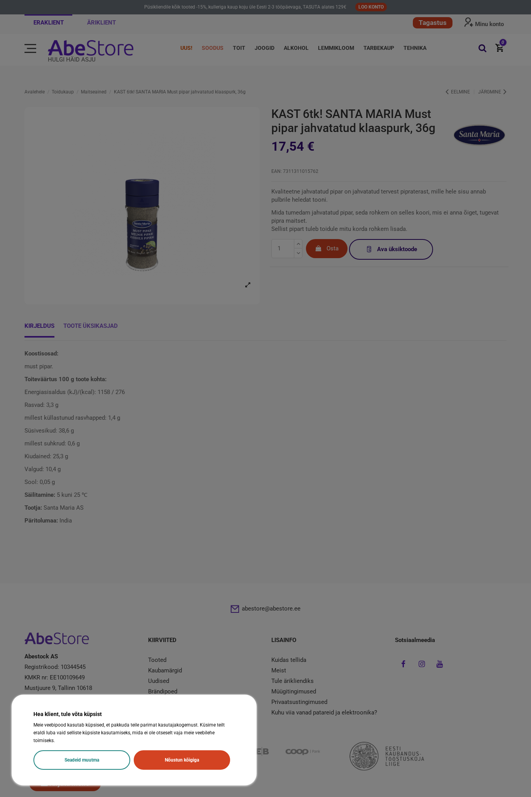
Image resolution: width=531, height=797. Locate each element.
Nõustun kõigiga (182, 760)
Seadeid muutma (82, 760)
